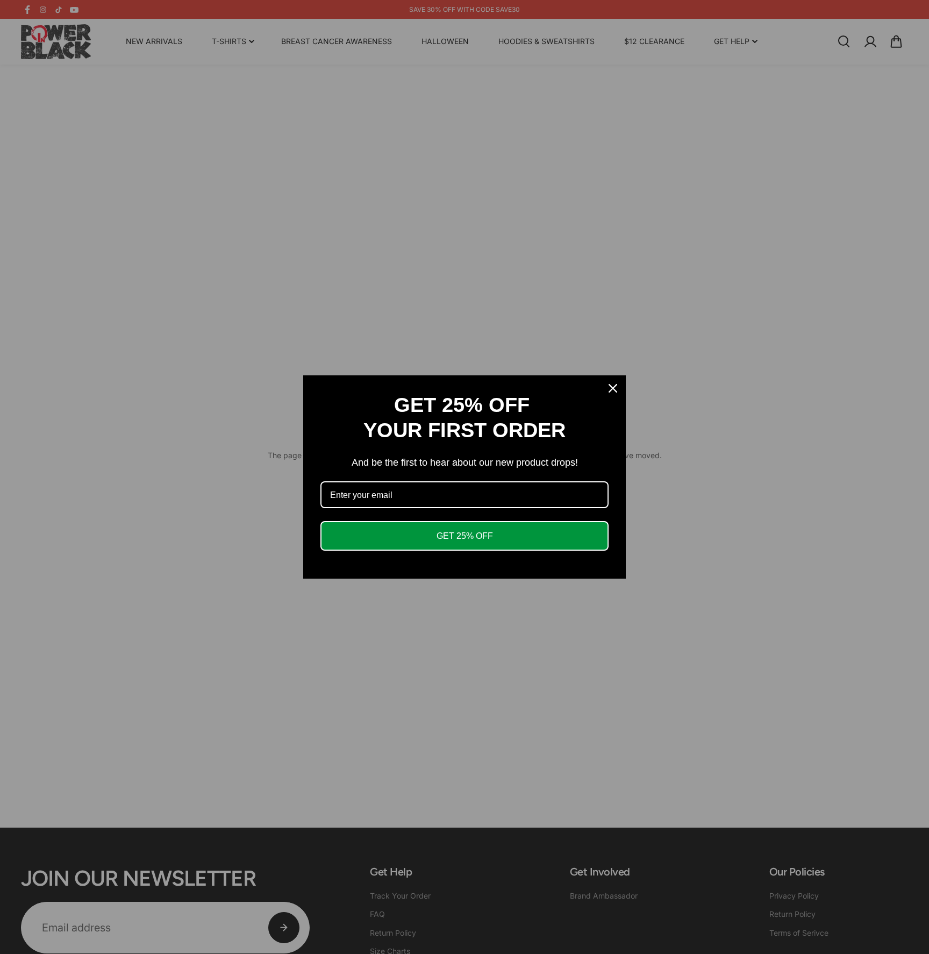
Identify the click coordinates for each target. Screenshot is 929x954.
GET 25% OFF (465, 535)
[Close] (613, 388)
